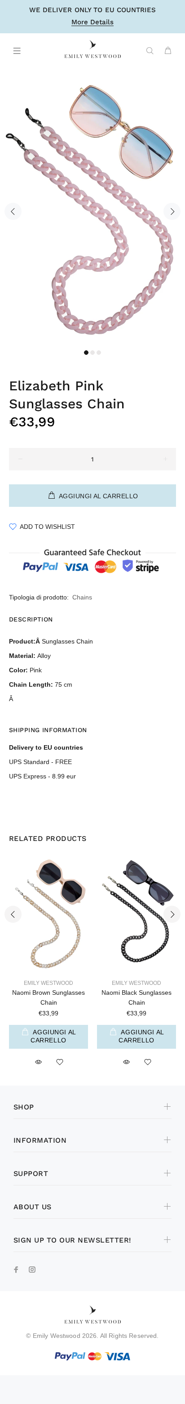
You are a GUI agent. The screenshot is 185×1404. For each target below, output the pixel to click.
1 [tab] (86, 352)
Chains (82, 597)
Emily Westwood (48, 983)
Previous (13, 211)
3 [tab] (99, 352)
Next (172, 211)
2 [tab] (92, 352)
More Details (92, 22)
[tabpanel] (92, 206)
